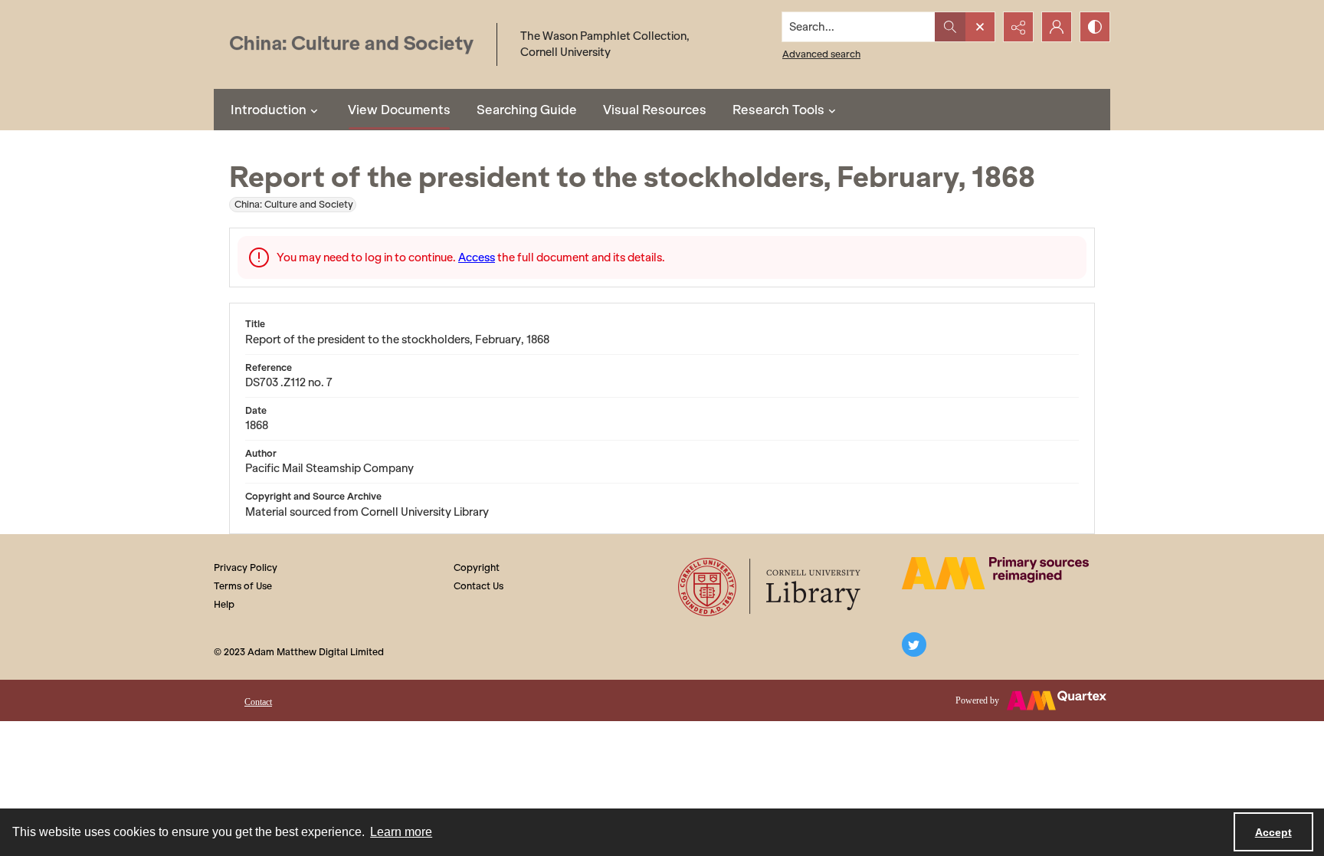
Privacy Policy (245, 567)
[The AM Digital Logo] (995, 573)
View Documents (399, 109)
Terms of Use (243, 586)
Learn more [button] (401, 831)
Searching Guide (527, 109)
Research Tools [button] (778, 109)
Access (476, 257)
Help (224, 604)
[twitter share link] (914, 644)
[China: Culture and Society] (351, 45)
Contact (258, 702)
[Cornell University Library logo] (770, 587)
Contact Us (478, 586)
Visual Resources (654, 109)
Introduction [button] (268, 109)
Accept (1273, 832)
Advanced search (821, 54)
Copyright (477, 567)
